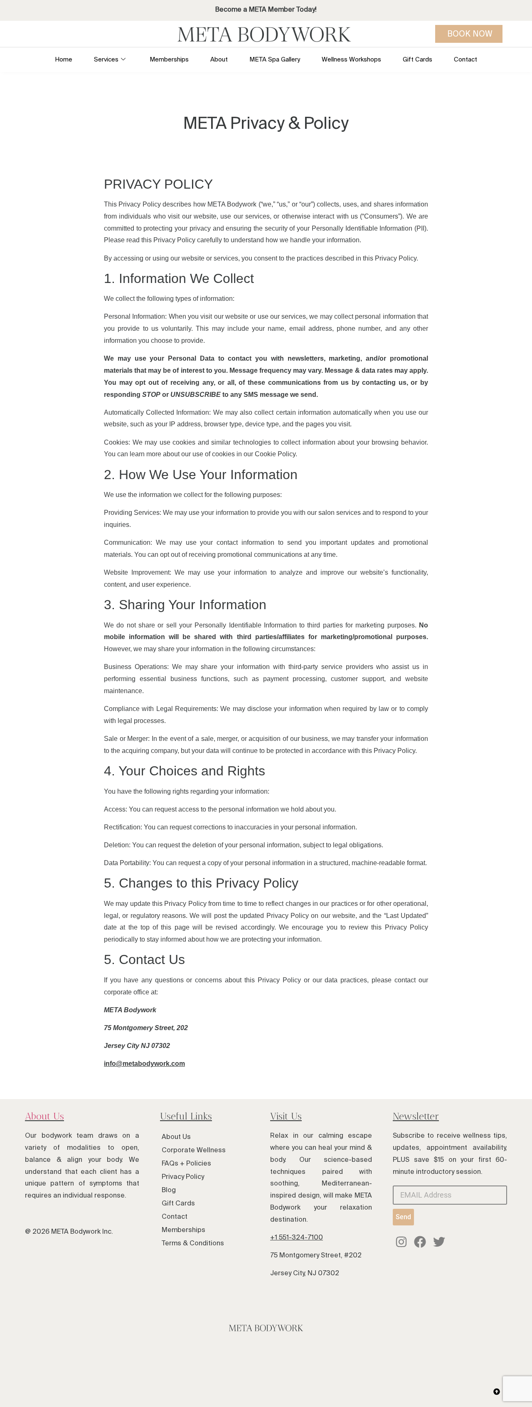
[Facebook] (420, 1242)
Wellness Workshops (351, 59)
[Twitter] (439, 1242)
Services (106, 59)
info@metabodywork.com (144, 1063)
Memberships (169, 59)
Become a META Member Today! (266, 9)
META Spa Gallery (274, 59)
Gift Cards (417, 59)
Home (63, 59)
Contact (465, 59)
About (219, 59)
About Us (44, 1116)
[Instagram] (401, 1242)
